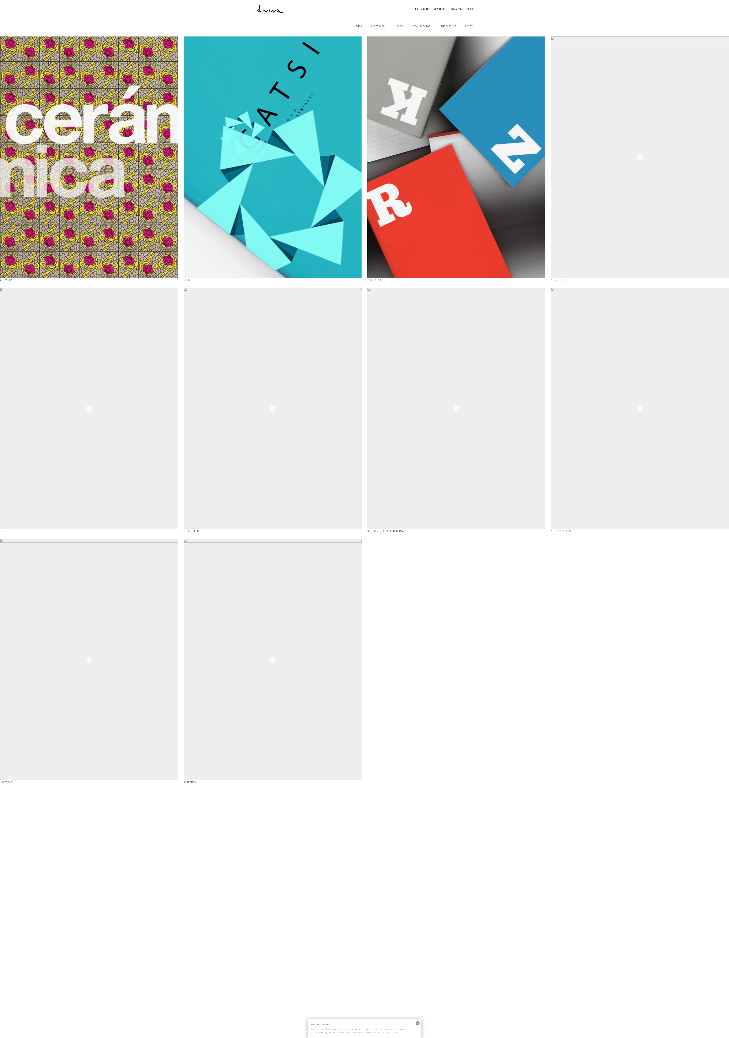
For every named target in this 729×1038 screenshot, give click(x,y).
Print (469, 26)
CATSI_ (195, 158)
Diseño (398, 26)
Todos (358, 26)
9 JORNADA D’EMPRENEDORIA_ (422, 409)
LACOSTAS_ (14, 660)
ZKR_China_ (382, 158)
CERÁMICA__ (15, 158)
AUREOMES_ (197, 660)
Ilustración (447, 26)
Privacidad (317, 1032)
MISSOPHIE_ (566, 158)
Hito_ (11, 409)
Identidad (378, 26)
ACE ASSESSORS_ (570, 409)
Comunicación (421, 26)
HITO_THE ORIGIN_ (204, 409)
